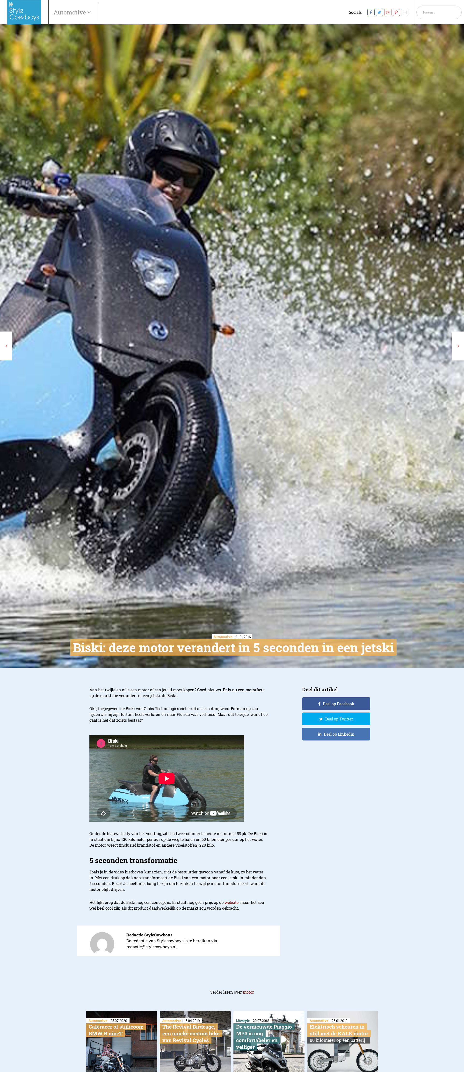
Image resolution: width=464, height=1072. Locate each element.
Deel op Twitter (339, 718)
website (232, 902)
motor (248, 992)
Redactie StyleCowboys (149, 935)
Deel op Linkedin (339, 734)
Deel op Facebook (338, 703)
